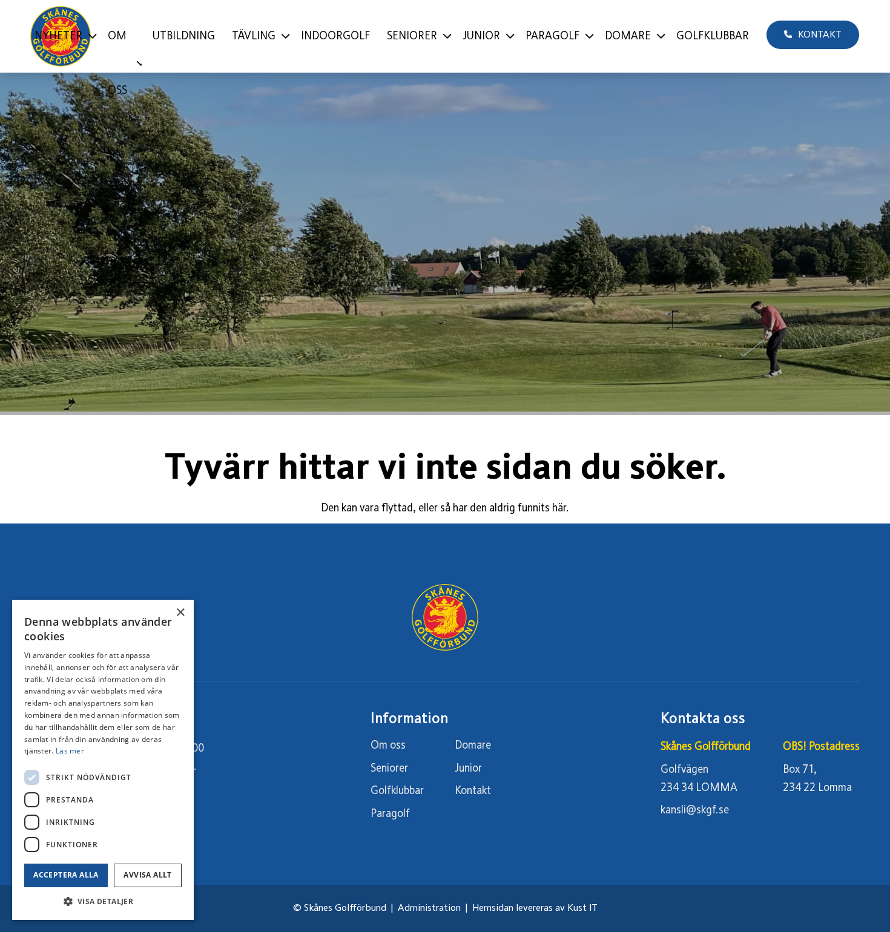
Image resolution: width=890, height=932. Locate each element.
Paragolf (390, 814)
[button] (103, 901)
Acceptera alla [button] (66, 875)
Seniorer (389, 768)
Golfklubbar (397, 791)
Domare (473, 745)
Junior (468, 768)
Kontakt (473, 791)
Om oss (388, 745)
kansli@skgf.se (695, 810)
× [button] (180, 612)
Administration (429, 908)
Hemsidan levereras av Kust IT (535, 908)
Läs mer (70, 751)
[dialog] (103, 760)
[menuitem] (63, 36)
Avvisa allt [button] (147, 875)
